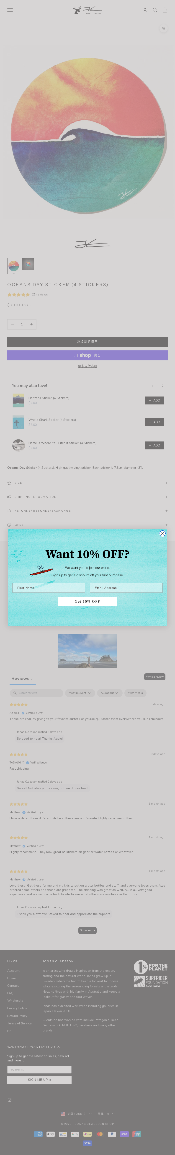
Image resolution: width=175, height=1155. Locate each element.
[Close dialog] (162, 533)
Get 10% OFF (87, 601)
